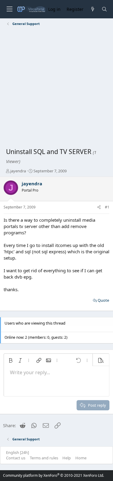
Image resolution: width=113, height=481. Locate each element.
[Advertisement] (56, 88)
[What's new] (92, 9)
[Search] (104, 9)
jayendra (18, 171)
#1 (107, 207)
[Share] (99, 207)
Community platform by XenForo (53, 475)
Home (80, 458)
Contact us (15, 458)
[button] (10, 360)
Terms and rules (44, 458)
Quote (103, 300)
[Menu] (9, 9)
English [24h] (17, 452)
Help (66, 458)
